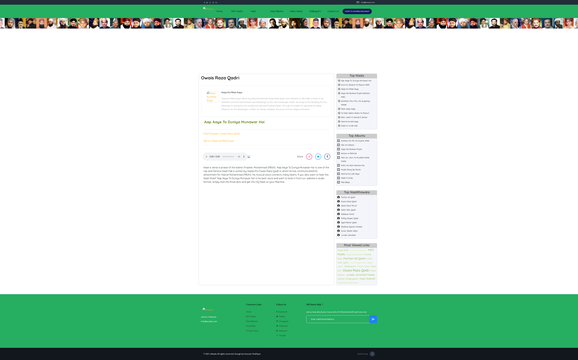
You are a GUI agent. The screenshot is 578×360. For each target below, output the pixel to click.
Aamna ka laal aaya (349, 121)
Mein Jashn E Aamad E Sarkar (354, 117)
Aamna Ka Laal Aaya (350, 174)
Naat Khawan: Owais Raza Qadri (222, 133)
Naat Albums (276, 11)
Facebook (282, 311)
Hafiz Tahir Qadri (348, 210)
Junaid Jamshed (348, 235)
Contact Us (333, 11)
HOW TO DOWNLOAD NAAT (357, 11)
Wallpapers (315, 11)
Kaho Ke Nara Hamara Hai (353, 165)
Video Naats (296, 11)
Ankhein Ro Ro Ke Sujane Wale (355, 140)
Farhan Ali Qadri (348, 197)
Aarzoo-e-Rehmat (349, 153)
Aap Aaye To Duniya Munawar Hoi (356, 80)
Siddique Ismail (347, 214)
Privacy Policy (252, 330)
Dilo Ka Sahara (347, 145)
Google (282, 335)
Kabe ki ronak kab (349, 125)
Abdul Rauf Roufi (349, 205)
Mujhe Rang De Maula (351, 169)
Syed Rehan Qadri (349, 222)
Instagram (283, 321)
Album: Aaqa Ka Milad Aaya (219, 140)
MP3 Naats (237, 11)
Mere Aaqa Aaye (348, 109)
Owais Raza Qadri (349, 201)
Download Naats (354, 254)
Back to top (363, 353)
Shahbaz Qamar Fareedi (351, 226)
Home (219, 11)
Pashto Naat (363, 266)
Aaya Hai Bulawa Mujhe (351, 149)
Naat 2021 (343, 250)
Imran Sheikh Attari (349, 231)
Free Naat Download (348, 282)
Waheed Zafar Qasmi (358, 250)
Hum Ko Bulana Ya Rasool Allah (355, 85)
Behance (283, 330)
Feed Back (250, 326)
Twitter (282, 316)
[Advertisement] (289, 50)
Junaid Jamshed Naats (360, 274)
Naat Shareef (367, 278)
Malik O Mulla (347, 178)
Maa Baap (345, 182)
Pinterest (283, 326)
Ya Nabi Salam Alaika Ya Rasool (355, 113)
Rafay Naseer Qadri (350, 218)
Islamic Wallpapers (348, 278)
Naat (253, 11)
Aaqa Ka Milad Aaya (350, 89)
